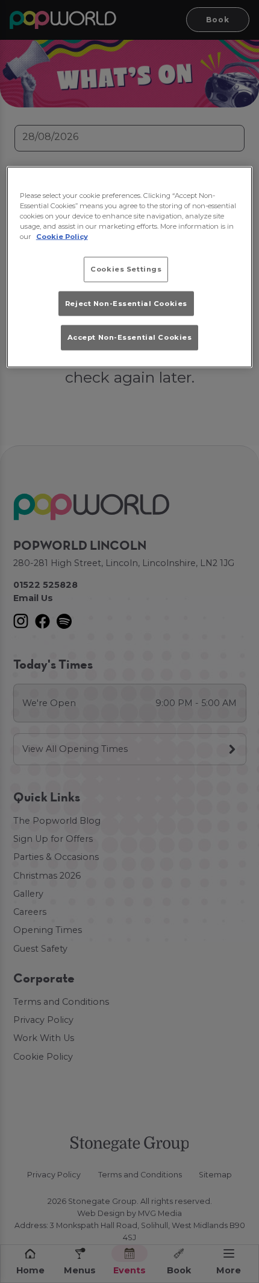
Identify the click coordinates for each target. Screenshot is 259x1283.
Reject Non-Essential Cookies (126, 303)
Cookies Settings (125, 269)
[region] (130, 267)
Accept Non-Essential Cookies (129, 337)
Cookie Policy (62, 236)
